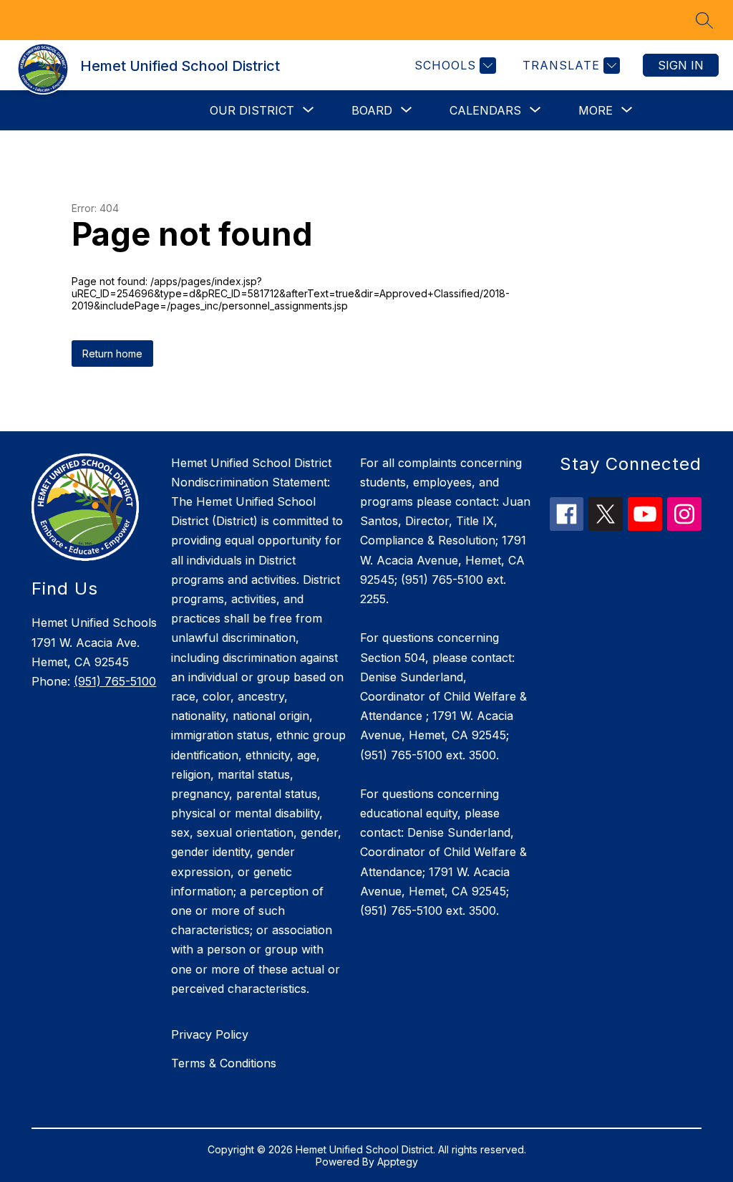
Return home (112, 353)
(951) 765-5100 (115, 681)
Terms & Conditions (223, 1063)
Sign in (681, 65)
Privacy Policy (209, 1034)
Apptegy (397, 1161)
